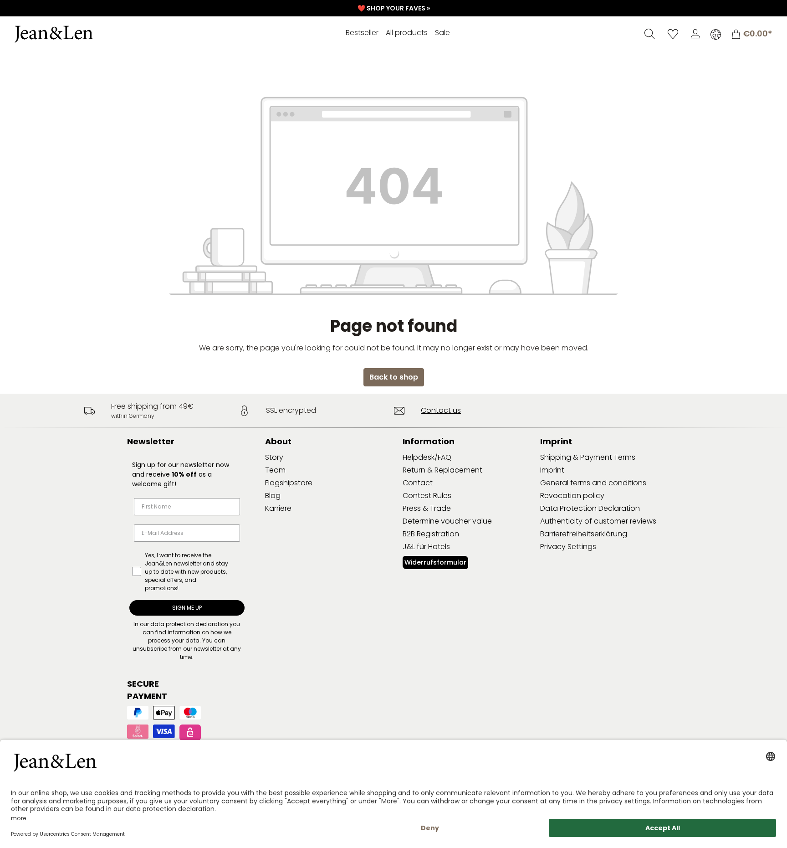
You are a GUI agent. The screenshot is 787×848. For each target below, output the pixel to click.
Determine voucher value (447, 521)
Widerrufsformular (435, 562)
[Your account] (695, 34)
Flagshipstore (288, 483)
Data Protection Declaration (590, 508)
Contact (418, 483)
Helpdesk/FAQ (427, 457)
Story (274, 457)
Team (275, 470)
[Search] (649, 34)
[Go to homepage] (79, 34)
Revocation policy (572, 495)
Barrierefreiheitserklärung (583, 534)
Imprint (552, 470)
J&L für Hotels (426, 546)
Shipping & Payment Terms (587, 457)
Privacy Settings (568, 546)
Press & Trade (427, 508)
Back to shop (393, 377)
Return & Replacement (442, 470)
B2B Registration (431, 534)
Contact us (441, 410)
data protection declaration (189, 624)
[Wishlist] (673, 34)
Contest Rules (427, 495)
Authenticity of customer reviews (598, 521)
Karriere (278, 508)
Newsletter (150, 441)
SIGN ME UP (187, 608)
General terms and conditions (593, 483)
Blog (273, 495)
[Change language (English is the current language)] (715, 34)
